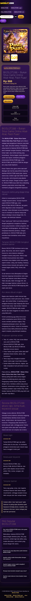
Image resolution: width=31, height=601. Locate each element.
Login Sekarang (9, 96)
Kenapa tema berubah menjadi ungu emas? (15, 571)
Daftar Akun (20, 96)
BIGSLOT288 (4, 8)
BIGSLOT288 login (16, 8)
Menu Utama (8, 101)
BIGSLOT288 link (19, 12)
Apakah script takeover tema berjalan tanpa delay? (15, 576)
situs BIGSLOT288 (6, 12)
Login (20, 16)
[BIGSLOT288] (7, 3)
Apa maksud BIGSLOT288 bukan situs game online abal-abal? (15, 530)
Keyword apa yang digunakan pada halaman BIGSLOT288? (15, 551)
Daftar (3, 21)
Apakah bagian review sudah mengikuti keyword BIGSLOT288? (14, 565)
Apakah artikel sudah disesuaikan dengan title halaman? (14, 558)
